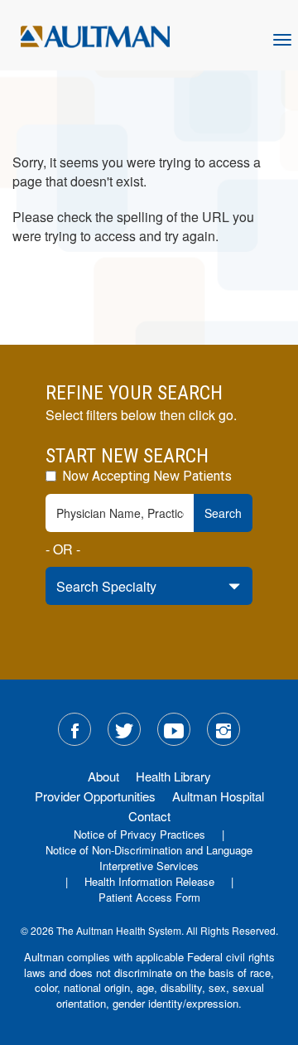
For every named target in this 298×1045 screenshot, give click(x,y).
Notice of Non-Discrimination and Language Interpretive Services (149, 857)
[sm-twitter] (124, 729)
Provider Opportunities (95, 796)
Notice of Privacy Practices (139, 834)
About (103, 776)
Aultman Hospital (218, 796)
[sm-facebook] (74, 729)
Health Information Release (149, 881)
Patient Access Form (149, 897)
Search (223, 513)
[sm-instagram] (223, 729)
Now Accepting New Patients (145, 476)
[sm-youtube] (173, 729)
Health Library (173, 776)
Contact (149, 816)
